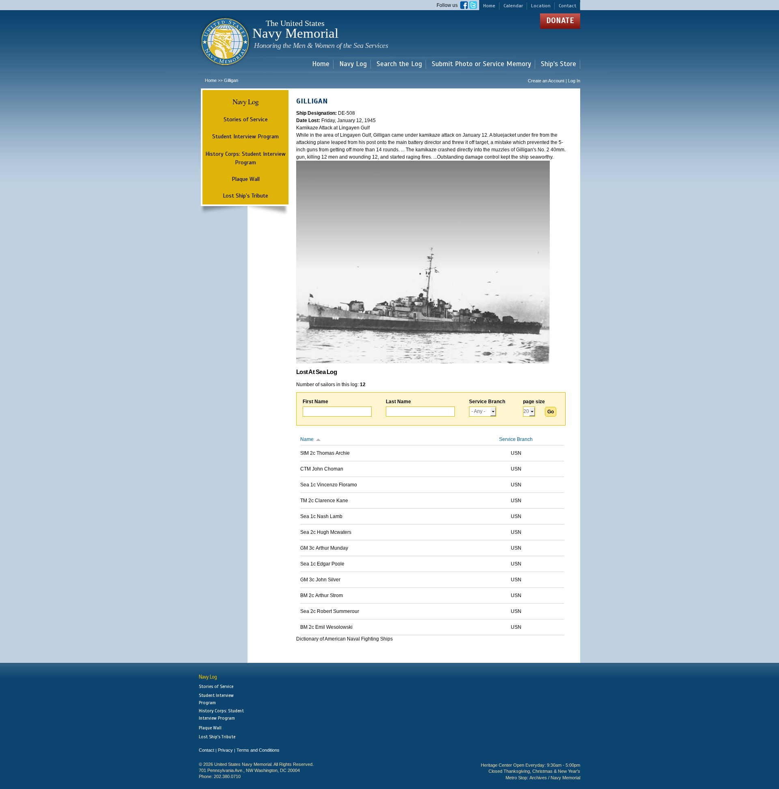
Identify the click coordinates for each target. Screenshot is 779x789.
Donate (560, 20)
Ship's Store (558, 64)
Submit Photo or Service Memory (481, 64)
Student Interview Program (245, 136)
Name (307, 439)
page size (534, 401)
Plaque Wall (246, 179)
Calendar (513, 6)
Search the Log (399, 64)
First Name (315, 401)
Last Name (398, 401)
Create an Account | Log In (554, 80)
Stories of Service (246, 119)
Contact (567, 6)
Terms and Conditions (258, 750)
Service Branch (487, 401)
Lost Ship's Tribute (245, 195)
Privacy (225, 750)
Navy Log (353, 64)
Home (489, 6)
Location (541, 6)
